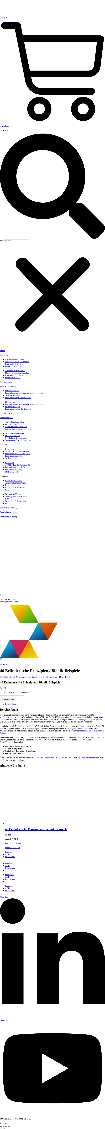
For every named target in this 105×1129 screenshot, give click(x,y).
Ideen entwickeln (12, 391)
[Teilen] (6, 1126)
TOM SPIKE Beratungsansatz (17, 451)
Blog (7, 485)
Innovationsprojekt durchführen (18, 397)
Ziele (2, 386)
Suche (2, 240)
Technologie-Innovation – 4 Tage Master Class (53, 758)
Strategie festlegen (12, 395)
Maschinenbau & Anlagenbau (17, 362)
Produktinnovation (12, 424)
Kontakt (3, 595)
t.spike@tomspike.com (9, 602)
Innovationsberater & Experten (17, 453)
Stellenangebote (11, 458)
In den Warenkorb (7, 700)
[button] (52, 186)
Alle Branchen (6, 382)
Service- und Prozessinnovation (18, 429)
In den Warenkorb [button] (12, 848)
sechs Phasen (96, 719)
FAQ (7, 490)
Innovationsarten (6, 418)
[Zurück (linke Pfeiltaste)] (1, 1128)
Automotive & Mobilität (15, 359)
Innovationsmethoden (14, 456)
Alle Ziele (4, 413)
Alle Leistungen (16, 413)
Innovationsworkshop (9, 512)
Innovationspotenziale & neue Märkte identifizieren (25, 393)
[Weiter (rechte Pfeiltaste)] (4, 1128)
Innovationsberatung (8, 508)
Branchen (4, 355)
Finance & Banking (13, 366)
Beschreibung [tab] (10, 704)
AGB (7, 854)
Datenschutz (10, 857)
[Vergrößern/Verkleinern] (1, 1126)
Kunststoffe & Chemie (14, 364)
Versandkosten (25, 692)
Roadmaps (4, 664)
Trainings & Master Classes (16, 483)
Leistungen (11, 386)
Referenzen (9, 449)
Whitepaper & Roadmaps (15, 487)
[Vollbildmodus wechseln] (4, 1126)
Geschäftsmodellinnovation (16, 427)
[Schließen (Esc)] (9, 1126)
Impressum (9, 852)
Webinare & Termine (13, 480)
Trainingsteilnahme (85, 758)
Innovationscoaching (8, 516)
